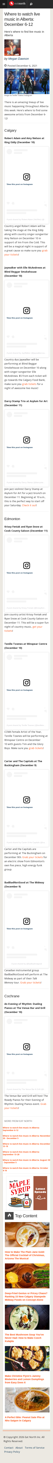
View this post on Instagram (20, 184)
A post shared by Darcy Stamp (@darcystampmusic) (29, 482)
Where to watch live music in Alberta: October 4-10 (25, 1169)
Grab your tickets (32, 857)
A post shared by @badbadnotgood (26, 964)
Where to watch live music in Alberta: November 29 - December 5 (26, 1137)
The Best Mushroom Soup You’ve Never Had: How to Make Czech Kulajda (24, 1338)
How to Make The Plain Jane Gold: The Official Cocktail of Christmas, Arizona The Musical (25, 1255)
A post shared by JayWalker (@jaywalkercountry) (28, 353)
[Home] (17, 3)
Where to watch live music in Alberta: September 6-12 (21, 1128)
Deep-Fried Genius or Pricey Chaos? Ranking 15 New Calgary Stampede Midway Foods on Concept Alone (26, 1296)
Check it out (29, 505)
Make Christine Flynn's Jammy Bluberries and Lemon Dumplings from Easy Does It (24, 1379)
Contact (8, 1447)
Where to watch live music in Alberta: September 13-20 (21, 1153)
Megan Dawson (18, 58)
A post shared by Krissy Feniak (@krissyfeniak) (27, 608)
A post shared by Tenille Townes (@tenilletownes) (28, 725)
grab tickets (29, 384)
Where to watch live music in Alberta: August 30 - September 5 (26, 1161)
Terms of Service (34, 1447)
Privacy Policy (12, 1451)
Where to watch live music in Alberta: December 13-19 (26, 1145)
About (19, 1447)
